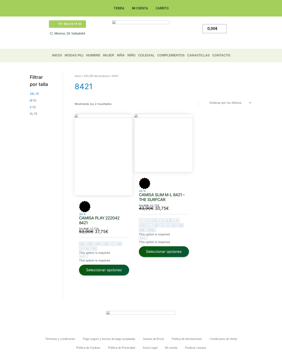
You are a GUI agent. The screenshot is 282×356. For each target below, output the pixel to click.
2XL (32, 94)
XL (31, 113)
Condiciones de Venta (223, 338)
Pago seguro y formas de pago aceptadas (109, 338)
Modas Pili (74, 55)
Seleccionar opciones (104, 270)
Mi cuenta (140, 8)
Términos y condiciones (60, 338)
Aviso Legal (150, 347)
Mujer (108, 55)
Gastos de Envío (153, 338)
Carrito (162, 8)
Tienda (119, 8)
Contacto (221, 55)
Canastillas (198, 55)
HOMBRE (93, 55)
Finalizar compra (195, 347)
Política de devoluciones (187, 338)
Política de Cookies (88, 347)
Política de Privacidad (121, 347)
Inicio (57, 55)
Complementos (171, 55)
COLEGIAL (146, 55)
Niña (121, 55)
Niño (131, 55)
